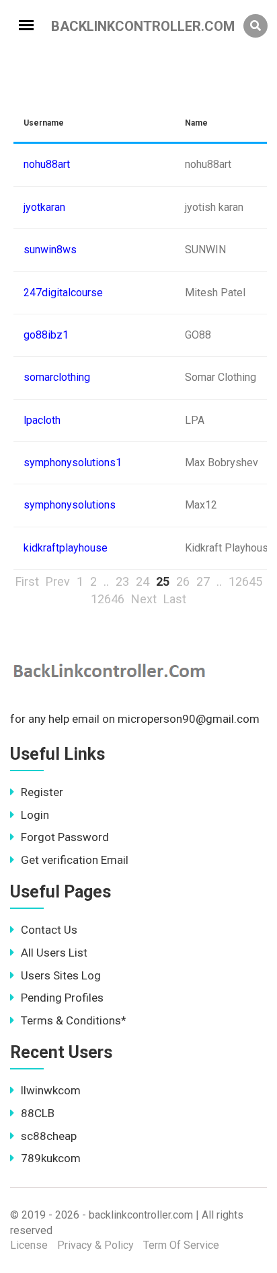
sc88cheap (49, 1136)
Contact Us (49, 929)
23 (122, 581)
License (29, 1245)
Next (144, 599)
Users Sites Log (61, 975)
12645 (245, 581)
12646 (107, 599)
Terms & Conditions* (73, 1020)
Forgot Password (65, 837)
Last (174, 599)
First (27, 581)
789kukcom (51, 1158)
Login (35, 815)
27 (203, 581)
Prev (58, 581)
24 (142, 581)
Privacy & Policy (95, 1245)
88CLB (37, 1113)
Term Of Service (181, 1245)
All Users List (54, 952)
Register (42, 792)
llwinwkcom (51, 1090)
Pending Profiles (62, 997)
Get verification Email (74, 860)
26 (183, 581)
